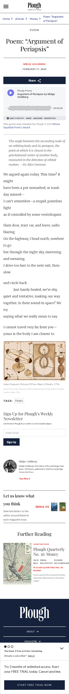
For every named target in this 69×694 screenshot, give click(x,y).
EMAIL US (42, 506)
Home (6, 18)
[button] (6, 6)
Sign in (31, 655)
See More (24, 478)
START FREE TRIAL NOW (34, 684)
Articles (19, 18)
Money (34, 18)
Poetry (19, 400)
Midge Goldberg (34, 64)
